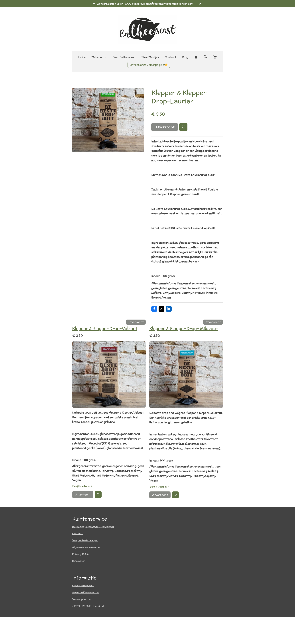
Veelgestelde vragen (85, 540)
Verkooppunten (81, 599)
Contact (77, 533)
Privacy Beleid (81, 554)
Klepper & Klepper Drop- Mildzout (183, 328)
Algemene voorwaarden (86, 547)
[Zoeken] (205, 56)
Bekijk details (81, 486)
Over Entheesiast (83, 585)
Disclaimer (78, 561)
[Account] (196, 57)
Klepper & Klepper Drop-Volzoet (104, 328)
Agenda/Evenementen (85, 592)
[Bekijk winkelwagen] (215, 57)
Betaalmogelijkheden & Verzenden (93, 526)
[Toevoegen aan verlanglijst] (183, 127)
